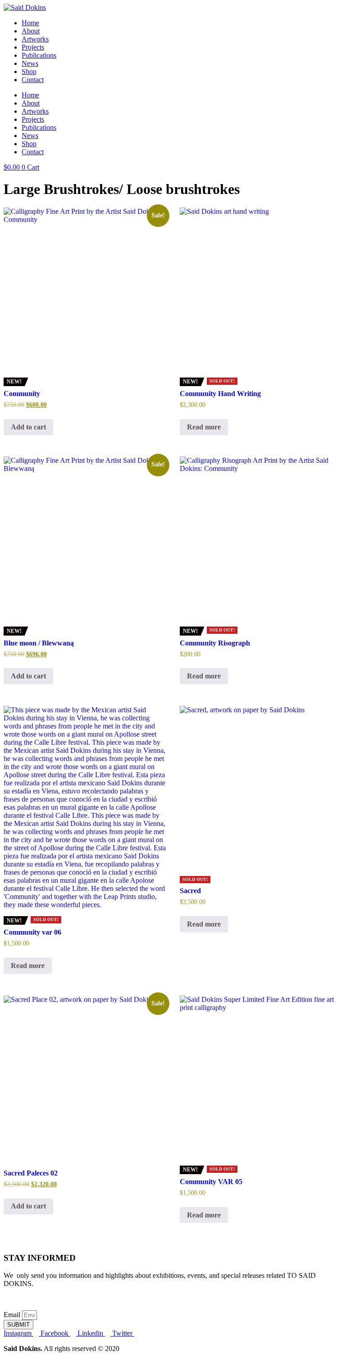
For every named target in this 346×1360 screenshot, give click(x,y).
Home (30, 23)
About (31, 31)
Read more (204, 427)
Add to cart (28, 427)
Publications (39, 55)
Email (13, 1315)
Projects (33, 47)
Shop (29, 71)
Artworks (35, 39)
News (30, 63)
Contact (33, 79)
